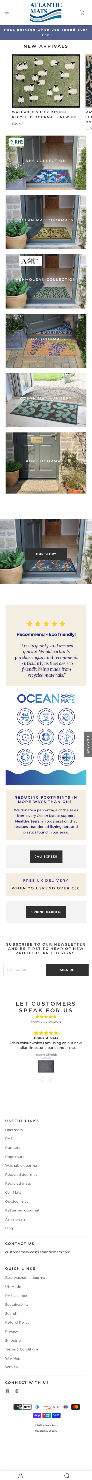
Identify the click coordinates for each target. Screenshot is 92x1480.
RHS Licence (16, 1296)
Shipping (13, 1340)
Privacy (11, 1331)
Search (11, 1314)
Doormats (14, 1130)
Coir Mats (13, 1192)
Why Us (12, 1367)
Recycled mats (18, 1183)
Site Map (12, 1358)
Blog (9, 1228)
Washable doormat (22, 1166)
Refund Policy (17, 1322)
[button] (43, 1080)
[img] (46, 1017)
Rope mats (14, 1157)
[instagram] (16, 1391)
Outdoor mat (16, 1201)
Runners (12, 1148)
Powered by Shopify (46, 1430)
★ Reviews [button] (88, 744)
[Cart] (82, 12)
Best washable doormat (26, 1278)
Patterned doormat (22, 1210)
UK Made (13, 1287)
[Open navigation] (10, 12)
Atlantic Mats (50, 1425)
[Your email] (24, 970)
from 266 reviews (46, 1022)
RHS (9, 1139)
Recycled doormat (21, 1175)
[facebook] (7, 1391)
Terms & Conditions (22, 1349)
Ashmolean (15, 1219)
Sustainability (16, 1305)
